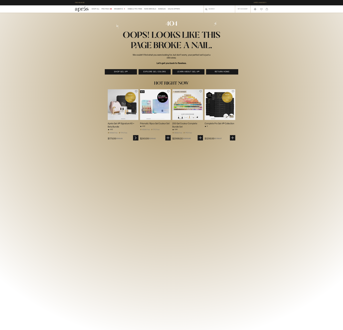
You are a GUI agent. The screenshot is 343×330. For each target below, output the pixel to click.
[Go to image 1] (123, 104)
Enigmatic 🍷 (120, 9)
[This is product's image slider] (123, 104)
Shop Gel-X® (121, 72)
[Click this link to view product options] (135, 137)
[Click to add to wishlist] (136, 91)
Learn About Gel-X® (188, 72)
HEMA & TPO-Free (135, 9)
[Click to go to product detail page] (123, 104)
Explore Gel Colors (154, 72)
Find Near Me (80, 2)
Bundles (162, 9)
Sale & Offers (174, 9)
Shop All (95, 9)
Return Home (222, 72)
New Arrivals (150, 9)
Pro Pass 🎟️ (107, 9)
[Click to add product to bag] (168, 137)
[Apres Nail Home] (81, 9)
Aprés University (260, 2)
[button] (261, 9)
